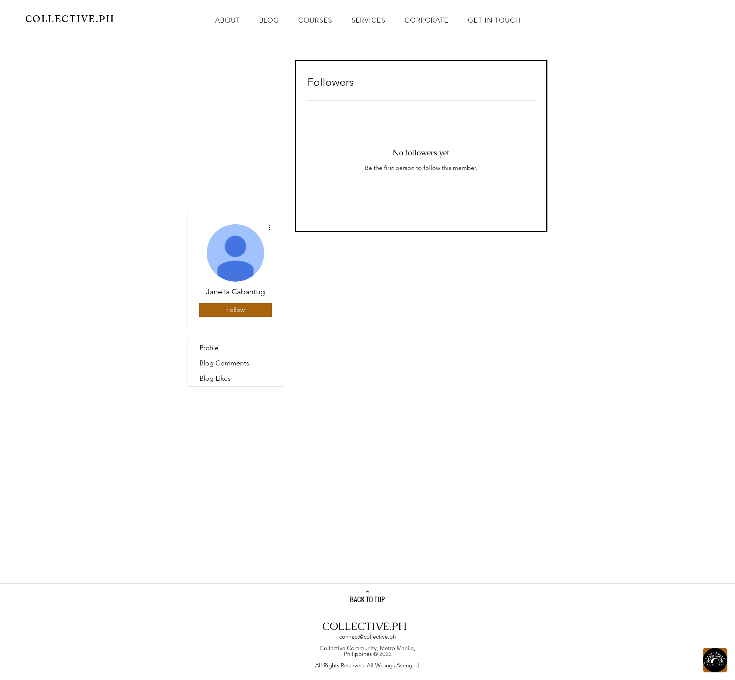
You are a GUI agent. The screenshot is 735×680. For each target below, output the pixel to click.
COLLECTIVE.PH (364, 626)
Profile (209, 348)
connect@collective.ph (367, 636)
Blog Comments (224, 363)
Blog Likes (215, 378)
